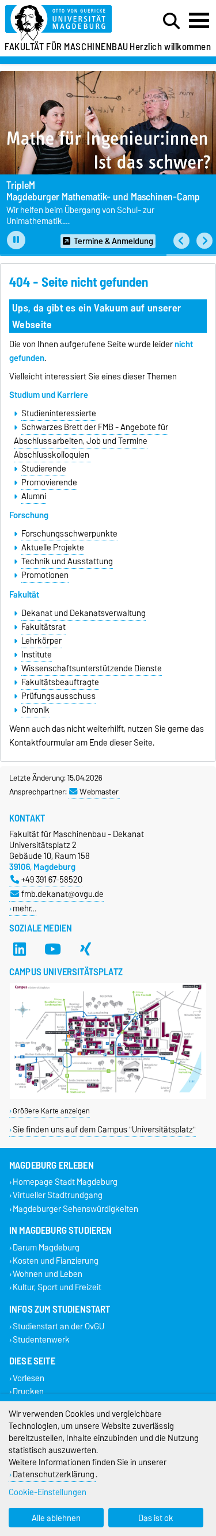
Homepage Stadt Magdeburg (65, 1182)
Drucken (28, 1391)
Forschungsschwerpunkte (69, 534)
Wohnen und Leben (47, 1274)
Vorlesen (28, 1378)
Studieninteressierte (58, 413)
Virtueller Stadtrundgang (58, 1195)
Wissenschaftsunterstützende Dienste (91, 668)
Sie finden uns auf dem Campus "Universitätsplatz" (104, 1129)
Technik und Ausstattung (67, 561)
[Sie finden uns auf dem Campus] (108, 1096)
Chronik (35, 710)
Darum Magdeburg (46, 1247)
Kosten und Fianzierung (55, 1260)
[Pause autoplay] (16, 240)
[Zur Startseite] (66, 23)
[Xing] (85, 948)
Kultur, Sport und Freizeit (57, 1287)
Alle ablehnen (56, 1518)
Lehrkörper (41, 641)
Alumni (33, 496)
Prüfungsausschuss (58, 696)
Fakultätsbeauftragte (60, 682)
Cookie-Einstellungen (47, 1492)
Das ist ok (155, 1518)
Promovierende (49, 482)
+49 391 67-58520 (51, 879)
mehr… (24, 908)
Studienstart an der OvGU (58, 1326)
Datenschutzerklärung (53, 1474)
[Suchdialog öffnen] (171, 21)
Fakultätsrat (43, 627)
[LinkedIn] (19, 948)
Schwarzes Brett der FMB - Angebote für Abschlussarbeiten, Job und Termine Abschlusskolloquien (91, 441)
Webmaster (99, 792)
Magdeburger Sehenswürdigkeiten (75, 1208)
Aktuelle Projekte (52, 547)
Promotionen (45, 575)
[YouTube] (52, 948)
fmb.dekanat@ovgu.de (62, 894)
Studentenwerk (41, 1339)
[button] (181, 241)
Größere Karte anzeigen (51, 1111)
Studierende (43, 469)
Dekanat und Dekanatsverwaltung (83, 613)
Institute (36, 654)
